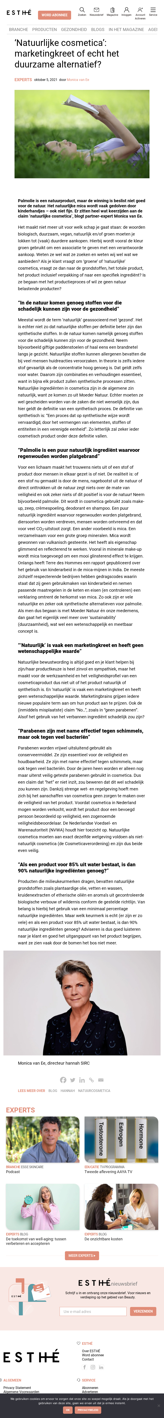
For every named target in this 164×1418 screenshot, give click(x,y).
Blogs (97, 29)
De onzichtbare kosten (104, 1239)
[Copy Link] (91, 1080)
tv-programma (112, 1167)
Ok (68, 1410)
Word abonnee (93, 1355)
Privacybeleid (88, 1410)
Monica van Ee (78, 80)
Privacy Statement (17, 1388)
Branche (18, 29)
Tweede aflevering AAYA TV (108, 1172)
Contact (88, 1359)
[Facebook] (63, 1080)
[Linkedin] (82, 1080)
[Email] (101, 1080)
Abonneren (90, 1388)
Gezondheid (74, 29)
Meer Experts (81, 1256)
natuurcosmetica (94, 1091)
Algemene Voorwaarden (21, 1392)
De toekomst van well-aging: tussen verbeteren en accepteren (36, 1241)
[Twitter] (72, 1080)
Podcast (13, 1172)
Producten (44, 29)
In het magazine (126, 29)
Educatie (92, 1167)
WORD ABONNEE (54, 15)
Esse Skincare (32, 1167)
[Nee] (159, 1405)
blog (52, 1091)
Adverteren (90, 1392)
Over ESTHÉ (91, 1351)
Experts (23, 79)
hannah (68, 1091)
